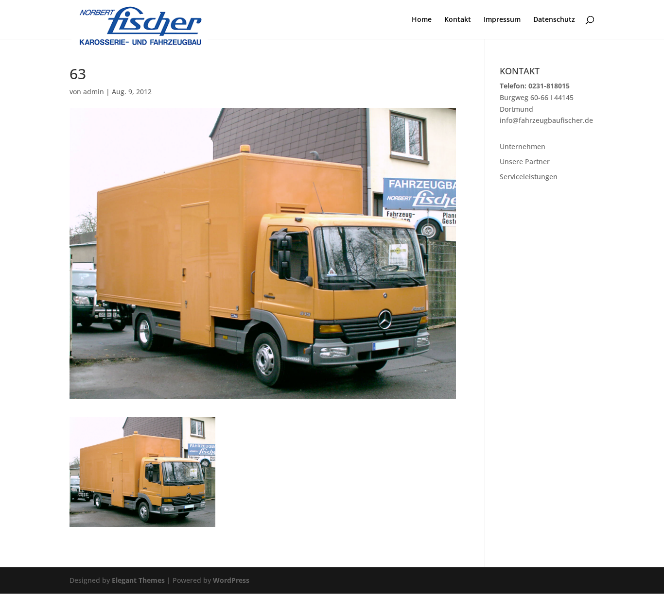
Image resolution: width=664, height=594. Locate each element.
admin (93, 91)
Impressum (502, 20)
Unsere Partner (525, 161)
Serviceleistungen (529, 176)
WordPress (231, 580)
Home (422, 20)
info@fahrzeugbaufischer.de (546, 120)
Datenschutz (554, 20)
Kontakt (457, 20)
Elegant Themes (138, 580)
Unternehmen (522, 146)
